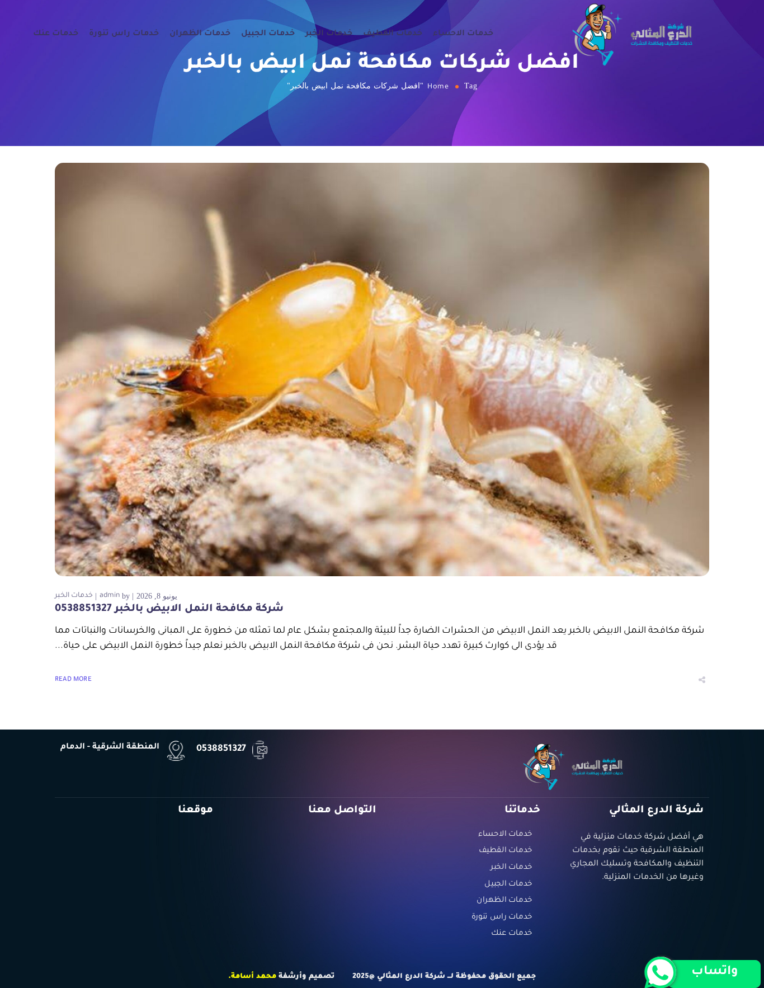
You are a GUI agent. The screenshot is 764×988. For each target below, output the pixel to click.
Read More (73, 680)
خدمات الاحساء (463, 34)
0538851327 (221, 749)
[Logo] (633, 34)
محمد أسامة (253, 977)
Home (438, 87)
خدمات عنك (55, 34)
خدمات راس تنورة (124, 34)
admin (110, 596)
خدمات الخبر (328, 34)
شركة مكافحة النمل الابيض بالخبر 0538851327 (169, 609)
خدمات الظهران (199, 34)
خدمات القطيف (392, 34)
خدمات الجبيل (268, 34)
